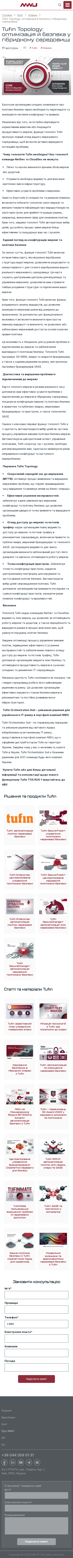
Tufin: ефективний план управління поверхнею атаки (20, 1026)
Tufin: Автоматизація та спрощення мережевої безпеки (53, 1068)
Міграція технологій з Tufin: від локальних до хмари (53, 1026)
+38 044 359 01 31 (17, 1455)
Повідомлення (15, 1515)
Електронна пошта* (18, 1332)
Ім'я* (8, 1288)
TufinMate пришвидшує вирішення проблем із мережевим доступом (20, 1212)
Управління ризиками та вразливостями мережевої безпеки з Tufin (53, 1259)
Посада (10, 1361)
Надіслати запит (36, 1379)
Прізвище (11, 1303)
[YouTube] (21, 1462)
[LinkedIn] (13, 1462)
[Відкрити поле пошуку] (59, 5)
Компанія (11, 1346)
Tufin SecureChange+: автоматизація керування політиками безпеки (20, 969)
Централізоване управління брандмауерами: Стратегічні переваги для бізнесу (19, 1165)
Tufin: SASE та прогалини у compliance (53, 1209)
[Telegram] (29, 1462)
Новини (32, 15)
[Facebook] (4, 1462)
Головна (7, 15)
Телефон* (12, 1317)
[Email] (37, 1462)
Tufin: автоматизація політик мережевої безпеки (20, 833)
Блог (20, 15)
